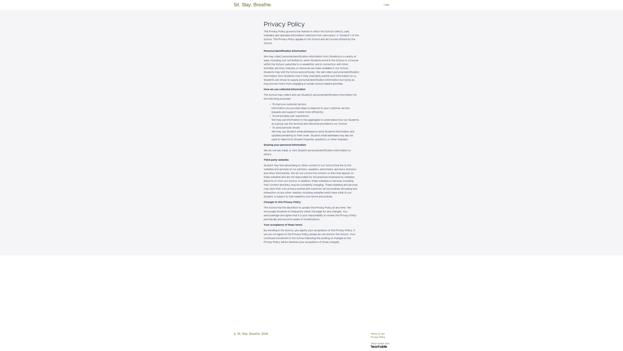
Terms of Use (378, 334)
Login (386, 5)
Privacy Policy (378, 337)
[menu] (385, 4)
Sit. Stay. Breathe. (253, 4)
